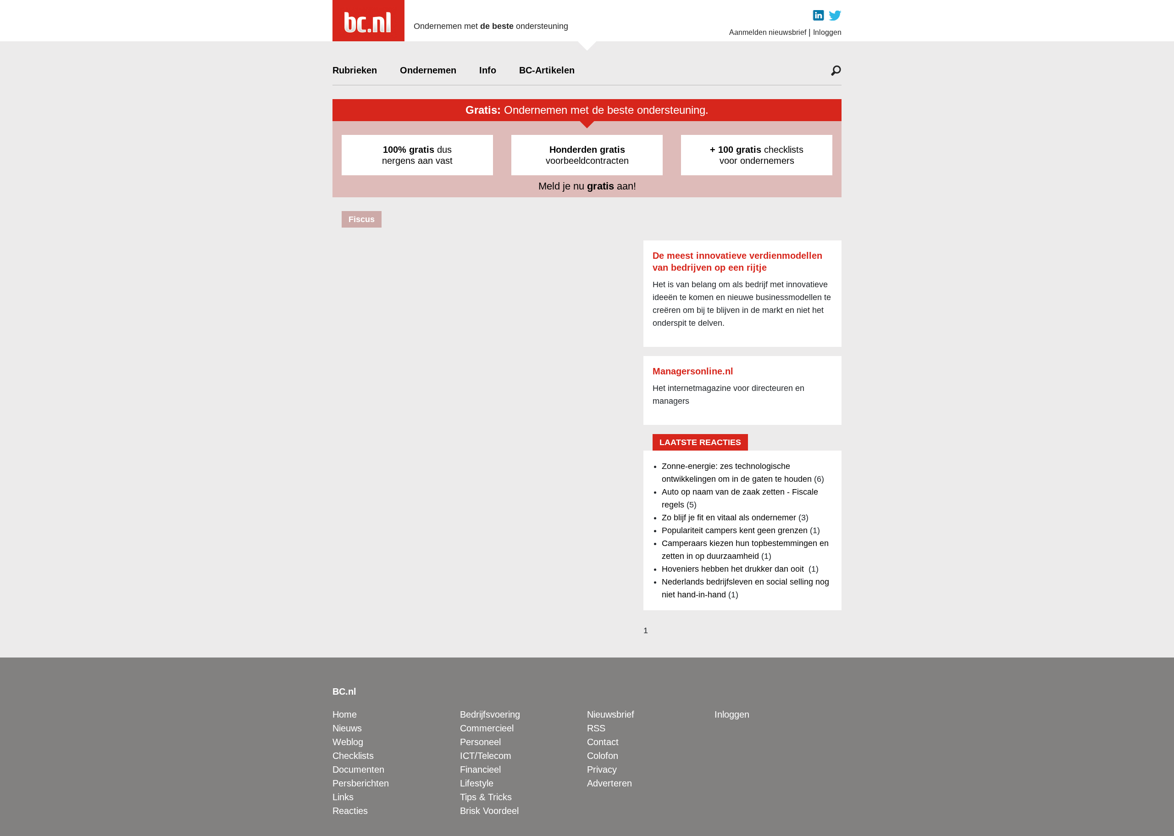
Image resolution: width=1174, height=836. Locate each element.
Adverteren (609, 783)
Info (487, 70)
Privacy (602, 769)
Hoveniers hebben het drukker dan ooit (734, 569)
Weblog (347, 742)
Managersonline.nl (693, 371)
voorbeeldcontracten (587, 155)
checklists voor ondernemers (756, 155)
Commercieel (487, 728)
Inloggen (827, 32)
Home (344, 714)
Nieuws (347, 728)
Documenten (358, 769)
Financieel (480, 769)
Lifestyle (476, 783)
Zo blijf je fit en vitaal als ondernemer (729, 517)
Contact (603, 742)
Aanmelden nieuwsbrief (767, 32)
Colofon (602, 756)
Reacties (350, 811)
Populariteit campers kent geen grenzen (735, 530)
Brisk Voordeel (489, 811)
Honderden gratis (587, 150)
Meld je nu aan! (587, 186)
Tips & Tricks (486, 797)
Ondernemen (428, 70)
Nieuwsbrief (610, 714)
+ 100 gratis (735, 150)
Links (343, 797)
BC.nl (344, 691)
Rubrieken (354, 70)
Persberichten (360, 783)
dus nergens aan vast (417, 155)
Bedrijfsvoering (490, 714)
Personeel (480, 742)
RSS (596, 728)
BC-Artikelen (547, 70)
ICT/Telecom (485, 756)
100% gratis (408, 150)
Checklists (353, 756)
